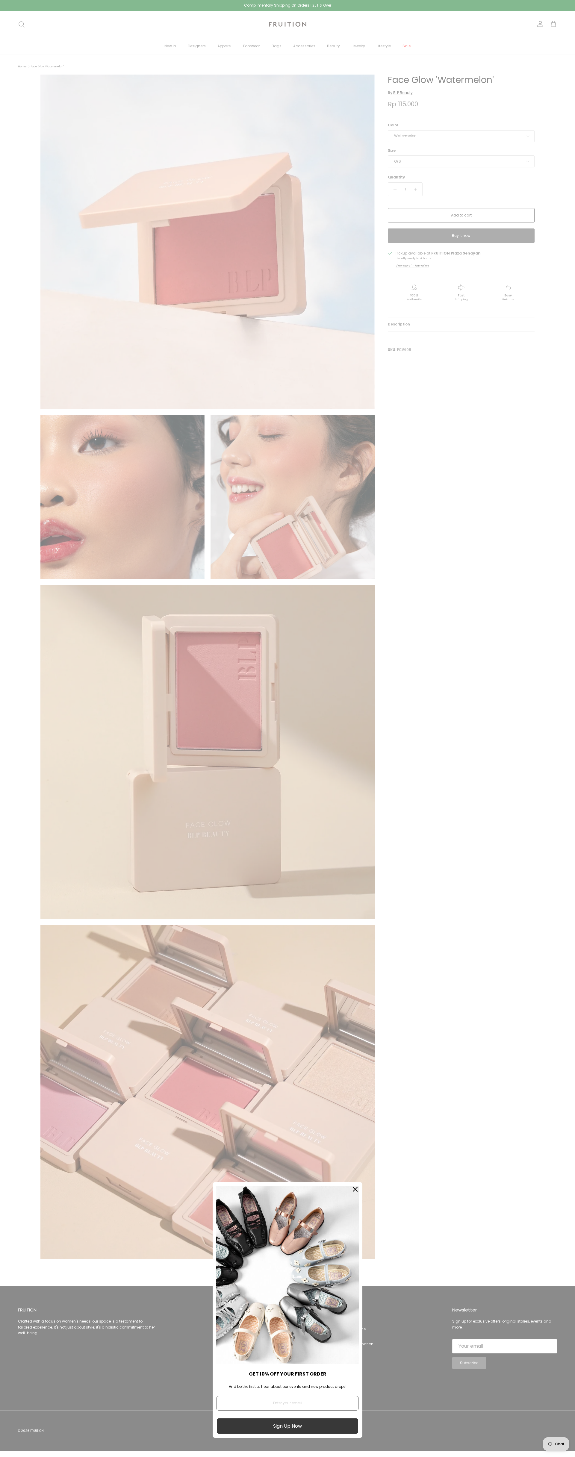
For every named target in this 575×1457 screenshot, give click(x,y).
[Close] (355, 1189)
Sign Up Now (287, 1426)
